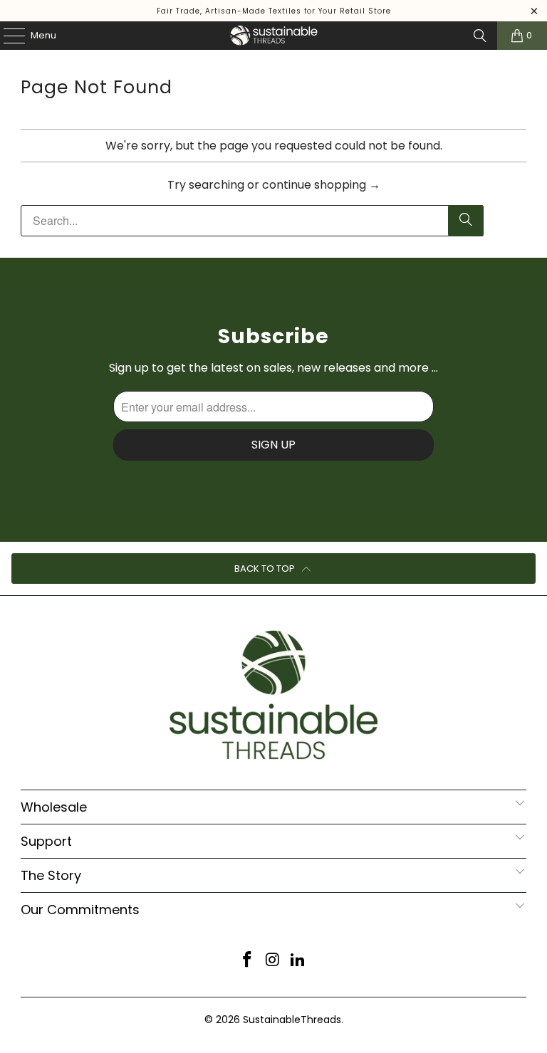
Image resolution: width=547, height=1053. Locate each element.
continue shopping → (321, 185)
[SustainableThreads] (273, 35)
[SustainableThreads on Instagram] (272, 961)
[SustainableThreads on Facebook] (247, 961)
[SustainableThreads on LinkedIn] (298, 961)
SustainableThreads (292, 1019)
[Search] (480, 35)
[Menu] (7, 35)
